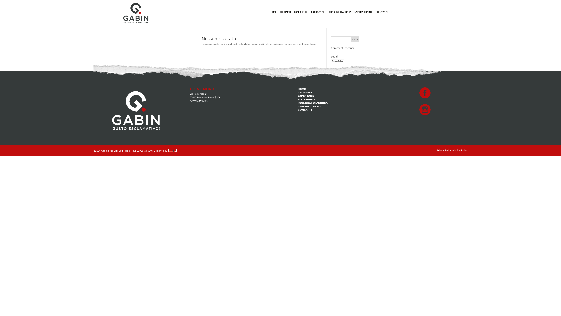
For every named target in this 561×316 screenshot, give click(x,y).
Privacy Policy (337, 61)
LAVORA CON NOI (363, 12)
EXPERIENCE (300, 12)
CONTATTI (382, 12)
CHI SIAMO (285, 12)
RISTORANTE (317, 12)
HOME (273, 12)
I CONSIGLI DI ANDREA (339, 12)
